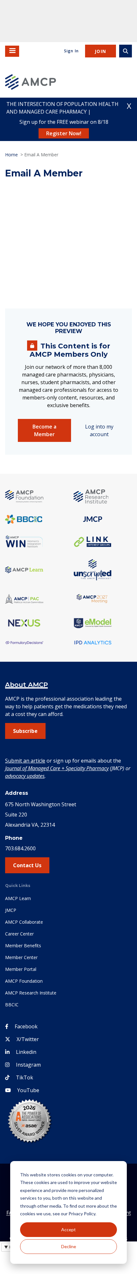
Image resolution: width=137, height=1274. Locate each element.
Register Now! (63, 133)
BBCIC (11, 1005)
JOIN (100, 51)
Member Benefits (23, 945)
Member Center (21, 957)
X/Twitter (28, 1039)
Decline (68, 1246)
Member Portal (20, 969)
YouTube (28, 1090)
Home (11, 155)
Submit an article (25, 760)
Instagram (28, 1064)
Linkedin (26, 1051)
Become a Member (44, 430)
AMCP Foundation (24, 981)
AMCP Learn (18, 898)
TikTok (24, 1077)
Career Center (19, 934)
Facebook (26, 1026)
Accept (68, 1229)
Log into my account (99, 430)
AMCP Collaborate (24, 922)
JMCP (10, 910)
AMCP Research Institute (30, 993)
